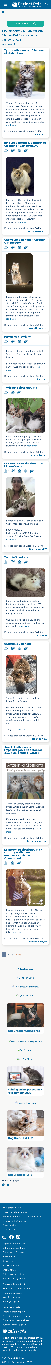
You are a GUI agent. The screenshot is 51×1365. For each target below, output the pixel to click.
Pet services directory (13, 1274)
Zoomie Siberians (16, 557)
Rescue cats (8, 1261)
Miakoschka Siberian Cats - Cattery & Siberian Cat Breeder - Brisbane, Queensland (23, 854)
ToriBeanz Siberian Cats (20, 388)
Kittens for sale (10, 1269)
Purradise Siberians (17, 337)
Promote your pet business (15, 1320)
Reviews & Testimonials (14, 1220)
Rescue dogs (8, 1256)
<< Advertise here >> (25, 968)
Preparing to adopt (11, 1292)
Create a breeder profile (14, 1311)
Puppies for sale (10, 1265)
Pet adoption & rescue (13, 1252)
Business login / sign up (14, 1324)
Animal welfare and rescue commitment (22, 1216)
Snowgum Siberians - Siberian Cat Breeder (24, 241)
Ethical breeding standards (16, 1212)
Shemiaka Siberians (17, 644)
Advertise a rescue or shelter (16, 1316)
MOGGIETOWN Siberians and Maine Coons (23, 465)
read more (11, 125)
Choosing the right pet (13, 1284)
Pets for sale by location (14, 1278)
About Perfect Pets (11, 1207)
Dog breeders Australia (14, 1243)
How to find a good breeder (16, 1288)
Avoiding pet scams (12, 1297)
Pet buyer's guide (11, 1301)
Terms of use (8, 1229)
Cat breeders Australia (13, 1247)
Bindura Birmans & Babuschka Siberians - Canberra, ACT (25, 144)
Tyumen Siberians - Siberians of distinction (24, 51)
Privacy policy (9, 1225)
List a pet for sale (11, 1307)
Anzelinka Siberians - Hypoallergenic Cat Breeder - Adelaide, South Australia (24, 750)
